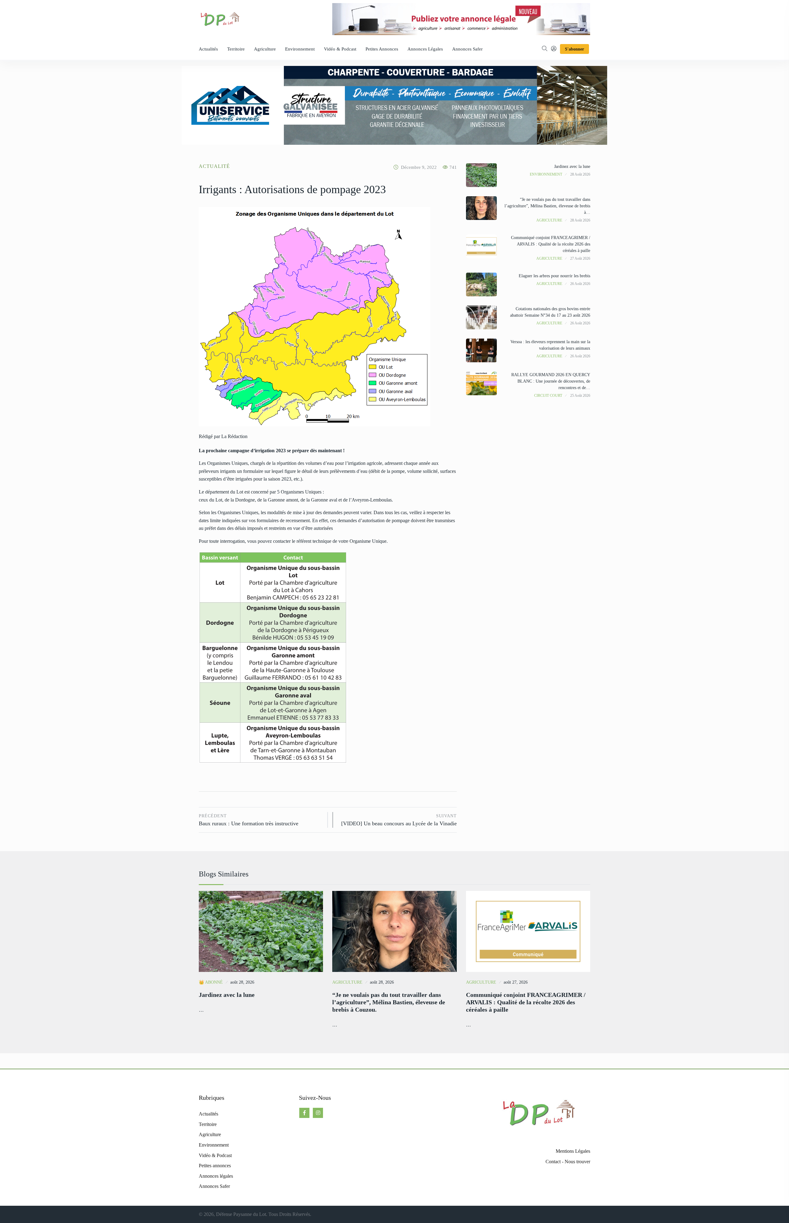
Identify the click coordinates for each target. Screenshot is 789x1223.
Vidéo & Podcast (340, 49)
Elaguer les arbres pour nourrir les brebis (554, 276)
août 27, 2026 (516, 982)
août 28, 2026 (242, 982)
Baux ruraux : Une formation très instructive (248, 820)
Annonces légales (425, 49)
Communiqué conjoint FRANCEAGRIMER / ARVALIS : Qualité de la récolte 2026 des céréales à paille (550, 244)
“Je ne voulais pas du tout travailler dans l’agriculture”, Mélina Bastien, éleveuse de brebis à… (547, 206)
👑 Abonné (211, 982)
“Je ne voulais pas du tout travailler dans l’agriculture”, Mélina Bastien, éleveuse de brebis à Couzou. (388, 1002)
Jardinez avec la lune (572, 166)
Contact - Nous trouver (568, 1161)
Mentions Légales (573, 1151)
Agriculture (265, 49)
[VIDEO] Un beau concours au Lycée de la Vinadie (398, 820)
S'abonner (574, 49)
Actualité (214, 166)
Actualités (208, 49)
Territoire (236, 49)
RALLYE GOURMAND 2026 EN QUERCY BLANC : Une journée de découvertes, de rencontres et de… (550, 381)
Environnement (300, 49)
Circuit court (548, 395)
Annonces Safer (467, 49)
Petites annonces (382, 49)
